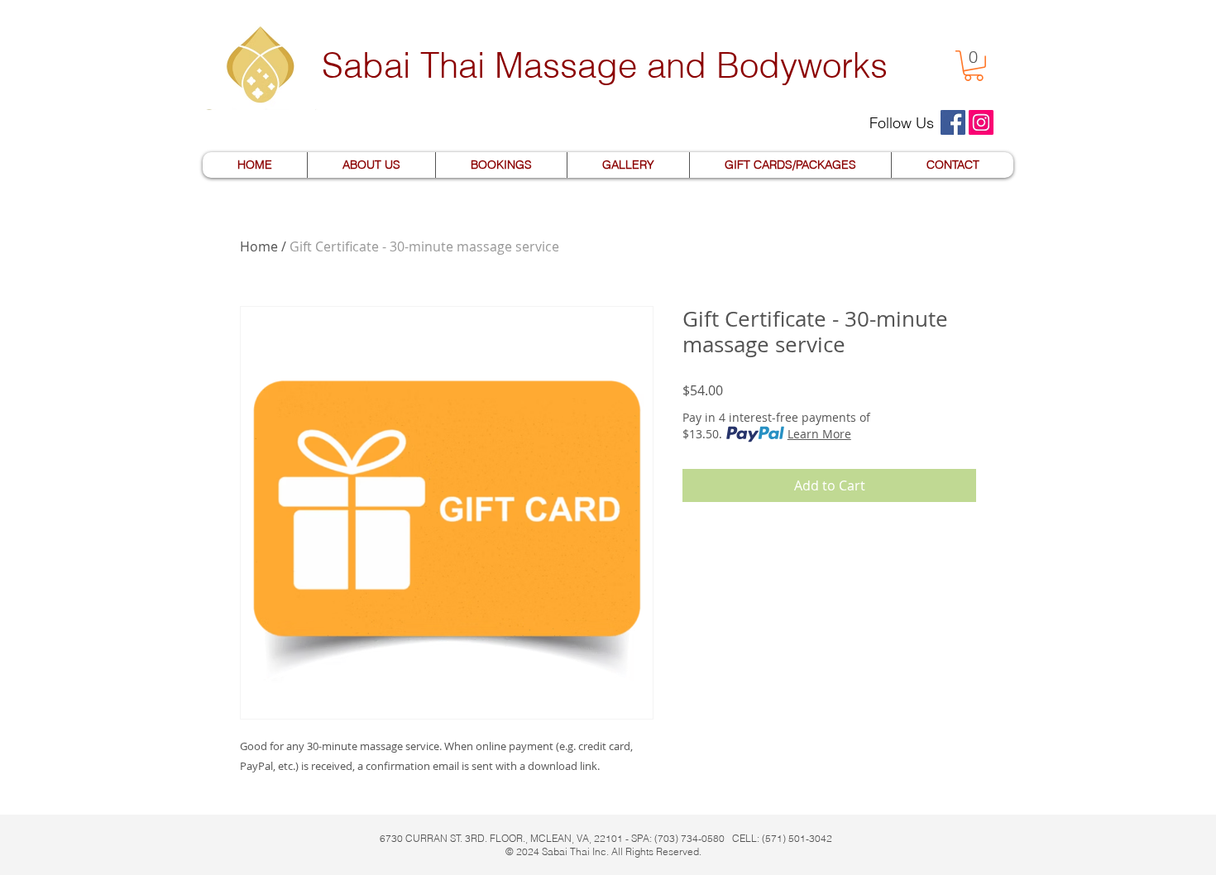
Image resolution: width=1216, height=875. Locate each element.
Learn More (819, 434)
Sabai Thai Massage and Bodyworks (605, 65)
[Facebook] (953, 122)
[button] (973, 65)
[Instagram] (981, 122)
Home (259, 246)
